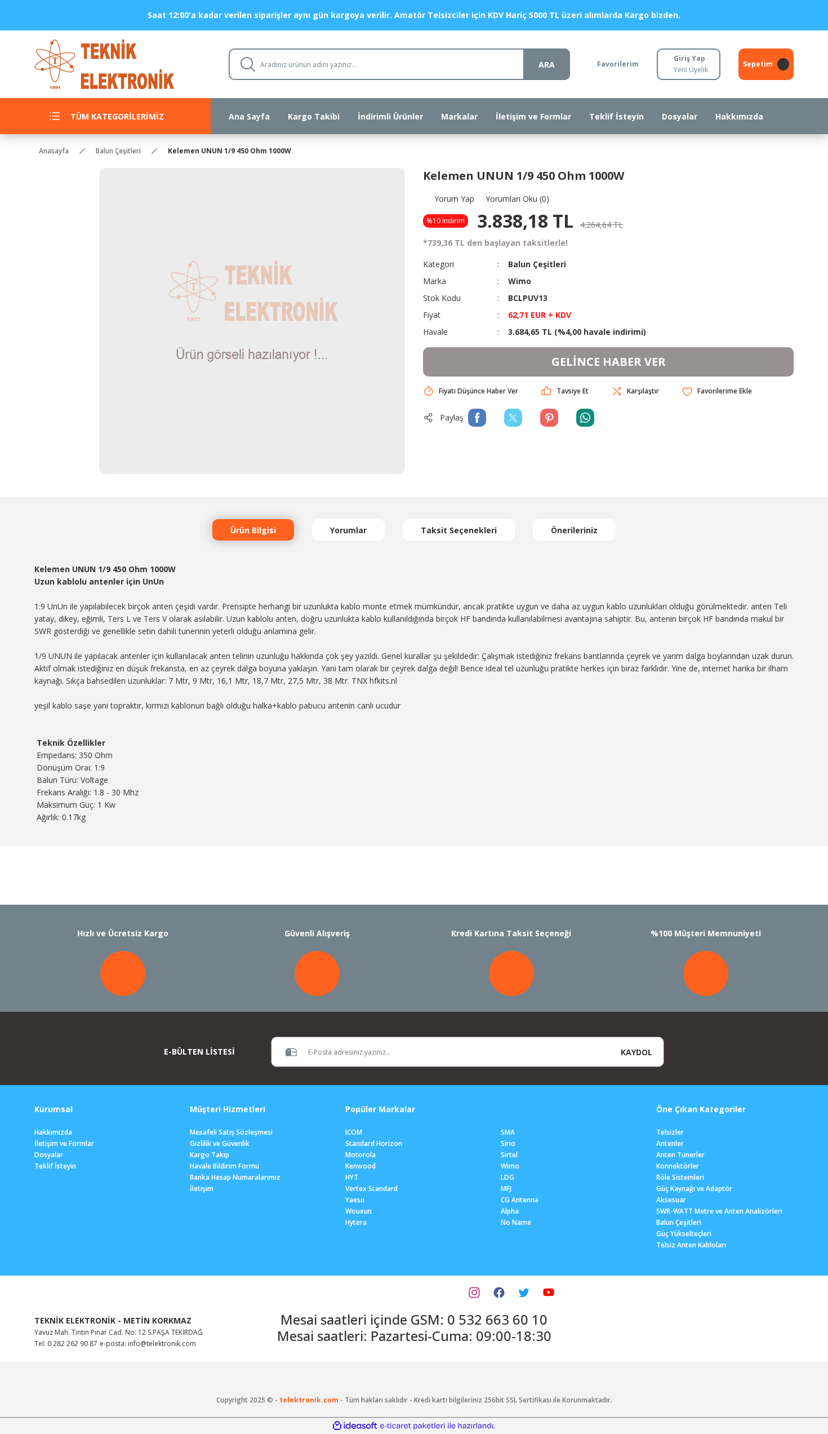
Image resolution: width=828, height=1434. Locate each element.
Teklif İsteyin (55, 1166)
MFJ (506, 1188)
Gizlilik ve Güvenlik (220, 1143)
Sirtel (509, 1154)
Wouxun (358, 1211)
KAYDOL (636, 1052)
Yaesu (354, 1200)
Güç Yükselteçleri (683, 1233)
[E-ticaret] (413, 1425)
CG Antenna (519, 1200)
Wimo (519, 281)
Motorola (360, 1154)
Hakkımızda (53, 1132)
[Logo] (122, 63)
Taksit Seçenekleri (459, 530)
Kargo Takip (209, 1154)
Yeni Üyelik (691, 69)
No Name (516, 1222)
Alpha (510, 1211)
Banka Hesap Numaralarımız (235, 1177)
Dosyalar (48, 1154)
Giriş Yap (689, 58)
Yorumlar (348, 530)
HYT (351, 1177)
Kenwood (360, 1166)
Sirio (508, 1143)
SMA (508, 1132)
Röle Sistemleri (680, 1177)
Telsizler (670, 1132)
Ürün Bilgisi (253, 530)
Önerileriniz (574, 530)
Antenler (670, 1143)
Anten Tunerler (680, 1154)
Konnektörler (677, 1166)
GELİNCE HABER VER (608, 361)
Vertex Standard (371, 1188)
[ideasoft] (354, 1425)
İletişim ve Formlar (64, 1143)
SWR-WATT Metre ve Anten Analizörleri (719, 1211)
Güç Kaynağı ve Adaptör (694, 1188)
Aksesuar (671, 1200)
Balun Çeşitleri (537, 264)
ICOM (353, 1132)
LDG (507, 1177)
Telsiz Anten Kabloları (691, 1245)
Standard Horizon (373, 1143)
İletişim (201, 1188)
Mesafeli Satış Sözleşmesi (231, 1132)
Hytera (356, 1222)
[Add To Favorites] (717, 391)
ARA (546, 64)
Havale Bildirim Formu (224, 1166)
